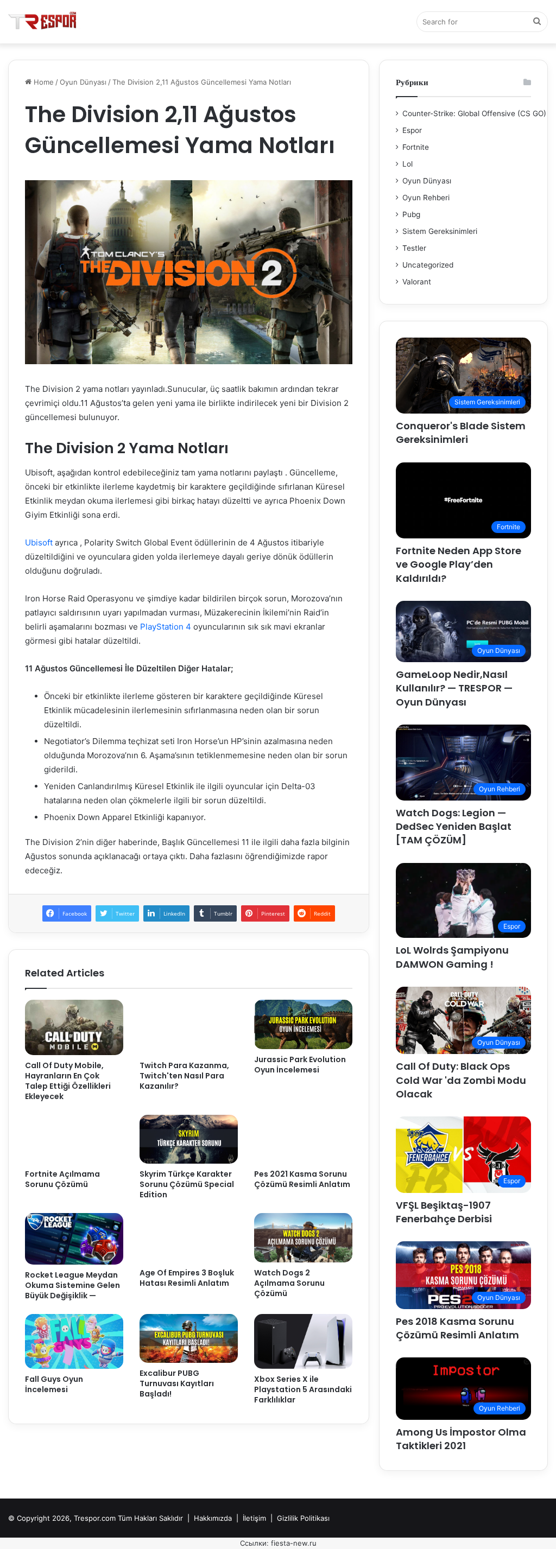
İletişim (254, 1518)
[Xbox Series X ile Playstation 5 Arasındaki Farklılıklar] (303, 1341)
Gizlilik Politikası (303, 1518)
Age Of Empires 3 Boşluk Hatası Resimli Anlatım (187, 1277)
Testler (414, 248)
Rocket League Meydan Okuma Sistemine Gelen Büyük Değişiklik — (72, 1285)
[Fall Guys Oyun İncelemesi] (74, 1341)
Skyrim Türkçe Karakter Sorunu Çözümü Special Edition (187, 1184)
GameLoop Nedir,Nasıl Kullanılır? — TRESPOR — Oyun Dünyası (454, 688)
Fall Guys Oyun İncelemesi (54, 1384)
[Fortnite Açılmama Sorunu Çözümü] (74, 1139)
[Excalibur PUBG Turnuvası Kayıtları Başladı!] (189, 1338)
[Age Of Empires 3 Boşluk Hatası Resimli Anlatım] (189, 1237)
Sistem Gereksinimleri (439, 231)
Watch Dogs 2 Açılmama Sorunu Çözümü (289, 1283)
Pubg (411, 214)
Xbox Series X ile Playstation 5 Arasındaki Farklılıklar (303, 1389)
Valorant (416, 281)
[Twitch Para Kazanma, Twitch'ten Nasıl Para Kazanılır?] (189, 1027)
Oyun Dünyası (83, 82)
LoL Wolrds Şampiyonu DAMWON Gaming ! (452, 956)
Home (42, 82)
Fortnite (415, 147)
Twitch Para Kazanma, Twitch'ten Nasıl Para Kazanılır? (184, 1075)
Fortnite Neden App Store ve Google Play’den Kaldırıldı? (458, 564)
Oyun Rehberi (426, 197)
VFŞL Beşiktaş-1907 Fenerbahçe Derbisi (444, 1212)
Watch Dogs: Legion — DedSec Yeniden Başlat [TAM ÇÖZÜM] (453, 826)
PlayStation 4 (166, 626)
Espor (412, 130)
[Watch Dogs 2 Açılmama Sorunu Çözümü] (303, 1237)
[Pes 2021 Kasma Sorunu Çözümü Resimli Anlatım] (303, 1139)
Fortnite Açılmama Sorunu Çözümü (62, 1179)
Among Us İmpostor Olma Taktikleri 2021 (461, 1438)
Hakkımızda (213, 1518)
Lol (407, 164)
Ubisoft (39, 542)
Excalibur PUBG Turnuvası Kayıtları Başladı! (177, 1383)
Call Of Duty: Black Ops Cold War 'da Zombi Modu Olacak (461, 1079)
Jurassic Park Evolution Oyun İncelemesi (300, 1064)
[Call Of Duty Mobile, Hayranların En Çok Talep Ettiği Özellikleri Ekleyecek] (74, 1027)
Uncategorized (427, 265)
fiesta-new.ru (294, 1543)
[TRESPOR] (44, 22)
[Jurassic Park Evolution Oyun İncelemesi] (303, 1024)
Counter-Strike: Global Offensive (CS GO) (474, 113)
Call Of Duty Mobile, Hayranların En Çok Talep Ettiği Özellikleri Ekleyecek (68, 1081)
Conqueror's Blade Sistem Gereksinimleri (461, 432)
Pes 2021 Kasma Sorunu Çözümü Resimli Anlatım (302, 1179)
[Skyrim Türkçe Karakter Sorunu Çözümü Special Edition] (189, 1139)
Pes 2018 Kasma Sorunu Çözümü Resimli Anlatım (457, 1328)
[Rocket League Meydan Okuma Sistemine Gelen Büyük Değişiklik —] (74, 1238)
